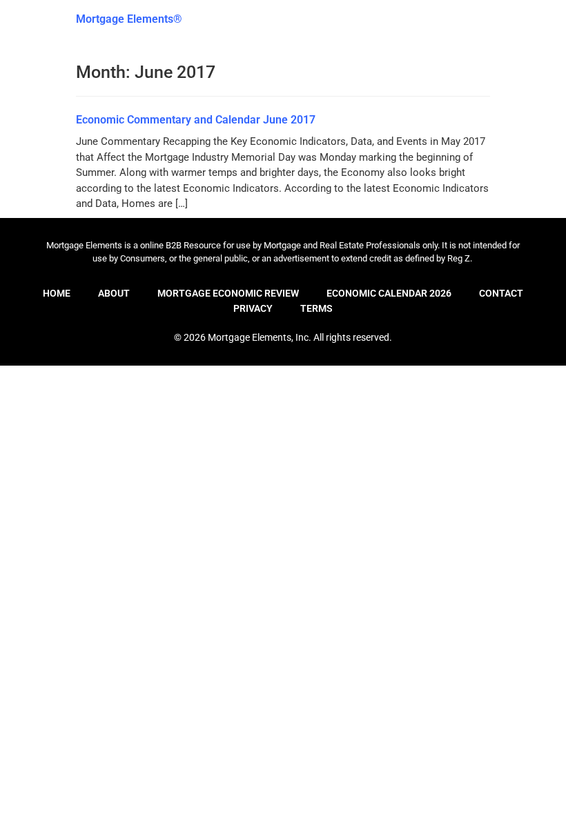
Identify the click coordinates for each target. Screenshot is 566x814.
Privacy (253, 308)
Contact (501, 293)
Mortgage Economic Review (228, 293)
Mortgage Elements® (129, 19)
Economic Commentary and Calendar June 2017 (195, 119)
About (114, 293)
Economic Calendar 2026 (388, 293)
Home (56, 293)
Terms (316, 308)
